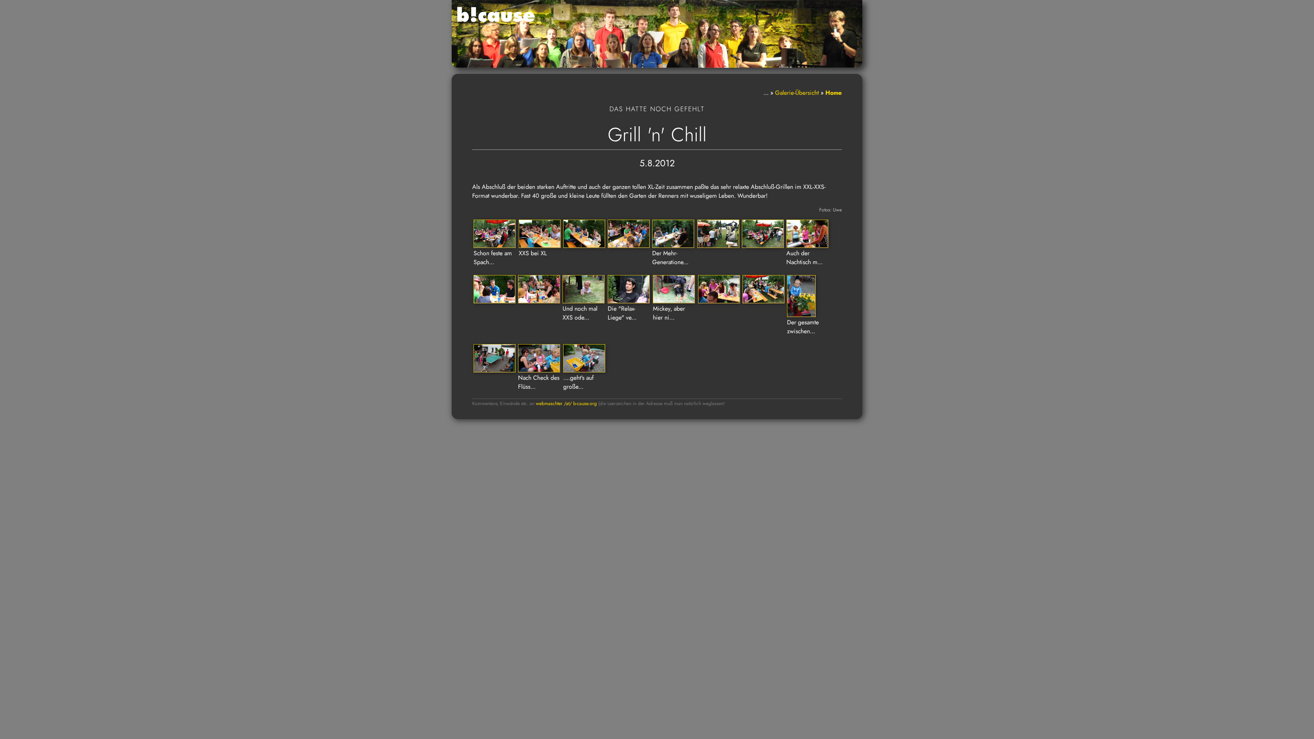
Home (833, 92)
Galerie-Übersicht (797, 92)
